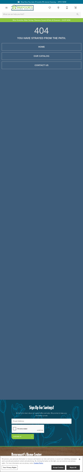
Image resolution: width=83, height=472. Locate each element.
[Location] (58, 7)
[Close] (79, 459)
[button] (6, 7)
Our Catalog (41, 56)
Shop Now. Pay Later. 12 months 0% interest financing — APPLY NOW (43, 2)
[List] (49, 7)
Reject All (73, 467)
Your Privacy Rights (9, 467)
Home (41, 47)
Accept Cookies (58, 467)
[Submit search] (77, 14)
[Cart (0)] (75, 7)
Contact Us (41, 65)
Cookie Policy (38, 463)
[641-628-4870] (67, 7)
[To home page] (22, 7)
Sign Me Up (17, 436)
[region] (41, 464)
